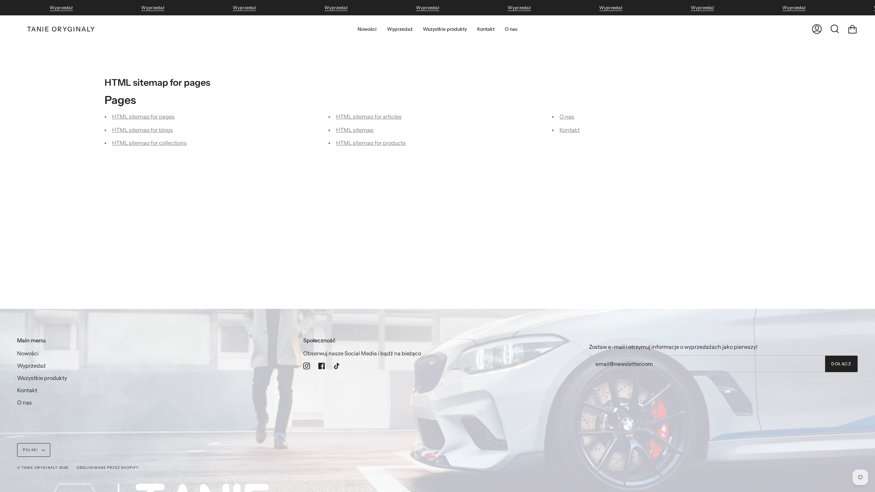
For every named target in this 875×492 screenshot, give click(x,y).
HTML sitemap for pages (143, 116)
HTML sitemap (355, 129)
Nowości (28, 353)
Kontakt (570, 129)
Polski (31, 450)
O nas (567, 116)
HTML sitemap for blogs (142, 129)
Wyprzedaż (61, 7)
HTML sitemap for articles (369, 116)
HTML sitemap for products (371, 143)
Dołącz (841, 363)
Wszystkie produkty (42, 377)
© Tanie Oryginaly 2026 (42, 467)
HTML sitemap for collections (149, 143)
